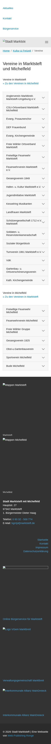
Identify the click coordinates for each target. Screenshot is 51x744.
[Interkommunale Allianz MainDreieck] (25, 698)
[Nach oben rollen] (44, 737)
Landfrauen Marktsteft (18, 212)
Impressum (42, 547)
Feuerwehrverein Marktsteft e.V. (21, 169)
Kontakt (7, 18)
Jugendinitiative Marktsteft (21, 195)
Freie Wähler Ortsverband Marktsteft (21, 146)
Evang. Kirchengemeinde (20, 135)
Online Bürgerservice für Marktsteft (22, 619)
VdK (8, 260)
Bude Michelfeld (15, 366)
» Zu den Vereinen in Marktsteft (20, 296)
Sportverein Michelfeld (18, 357)
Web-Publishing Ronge (21, 735)
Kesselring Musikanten (19, 203)
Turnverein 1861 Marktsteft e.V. (24, 252)
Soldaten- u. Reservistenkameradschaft (21, 233)
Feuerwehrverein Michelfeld (22, 320)
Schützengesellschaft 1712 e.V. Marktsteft (24, 222)
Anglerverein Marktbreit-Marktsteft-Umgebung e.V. (21, 97)
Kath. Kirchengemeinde (19, 280)
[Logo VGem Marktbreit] (25, 650)
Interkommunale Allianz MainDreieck (23, 715)
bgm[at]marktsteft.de (23, 523)
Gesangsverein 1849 (18, 178)
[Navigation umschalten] (46, 42)
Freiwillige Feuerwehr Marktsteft (18, 157)
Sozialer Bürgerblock (18, 243)
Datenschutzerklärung (35, 551)
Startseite (42, 539)
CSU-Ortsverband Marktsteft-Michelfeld (22, 109)
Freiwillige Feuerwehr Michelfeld (18, 311)
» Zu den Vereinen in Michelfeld (21, 83)
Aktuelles (8, 8)
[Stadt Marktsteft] (14, 42)
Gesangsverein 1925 (18, 340)
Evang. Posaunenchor (18, 118)
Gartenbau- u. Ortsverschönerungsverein (21, 270)
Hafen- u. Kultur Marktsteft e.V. (23, 186)
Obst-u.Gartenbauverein (20, 349)
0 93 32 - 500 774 (22, 519)
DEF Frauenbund (16, 127)
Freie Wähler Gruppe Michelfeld (18, 331)
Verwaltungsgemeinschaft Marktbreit (23, 680)
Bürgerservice (11, 28)
